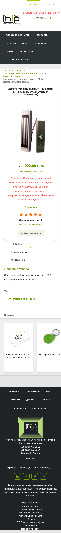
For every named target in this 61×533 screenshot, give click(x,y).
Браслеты (42, 35)
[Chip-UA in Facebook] (26, 476)
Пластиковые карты (18, 35)
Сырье (10, 51)
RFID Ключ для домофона (30, 522)
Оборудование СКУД (17, 59)
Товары (18, 70)
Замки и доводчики (12, 76)
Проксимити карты (30, 528)
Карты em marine (30, 502)
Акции (46, 399)
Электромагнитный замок (22, 298)
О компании (33, 391)
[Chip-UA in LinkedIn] (17, 476)
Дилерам (31, 399)
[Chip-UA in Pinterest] (43, 476)
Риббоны (40, 43)
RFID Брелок (30, 519)
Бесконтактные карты (30, 509)
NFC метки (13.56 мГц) (30, 512)
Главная (14, 391)
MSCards (30, 458)
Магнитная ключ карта (30, 515)
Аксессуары (27, 51)
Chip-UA (7, 70)
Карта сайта (39, 408)
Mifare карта (30, 525)
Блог (49, 391)
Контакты (20, 408)
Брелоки (11, 43)
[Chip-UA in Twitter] (34, 476)
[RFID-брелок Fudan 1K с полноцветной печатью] (19, 337)
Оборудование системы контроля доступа (23, 73)
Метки (25, 43)
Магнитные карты (30, 505)
